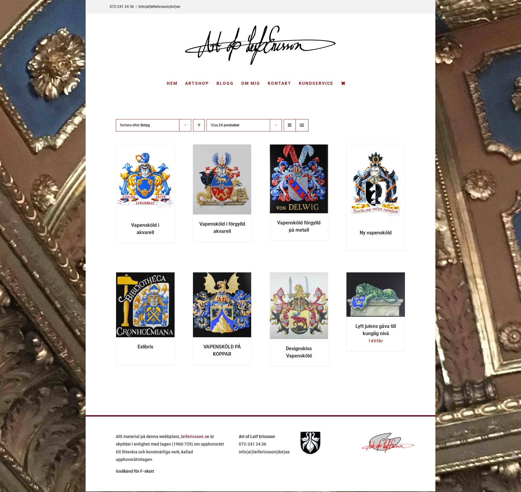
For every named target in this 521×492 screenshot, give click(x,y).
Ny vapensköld (376, 233)
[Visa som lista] (302, 125)
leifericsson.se (195, 436)
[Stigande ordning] (199, 125)
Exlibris (145, 347)
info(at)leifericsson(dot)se (159, 7)
